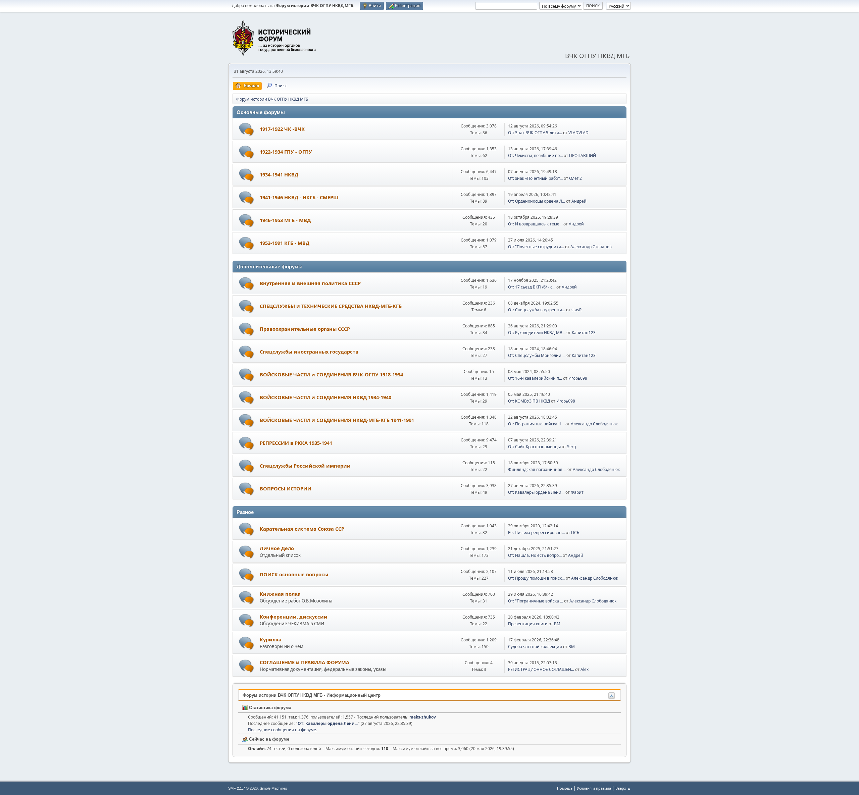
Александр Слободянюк (594, 424)
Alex (584, 669)
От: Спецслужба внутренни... (536, 310)
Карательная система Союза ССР (302, 528)
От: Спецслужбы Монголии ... (536, 355)
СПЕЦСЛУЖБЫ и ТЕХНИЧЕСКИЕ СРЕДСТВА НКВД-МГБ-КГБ (331, 306)
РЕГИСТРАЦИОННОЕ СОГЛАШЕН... (541, 669)
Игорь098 (577, 378)
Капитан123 (584, 332)
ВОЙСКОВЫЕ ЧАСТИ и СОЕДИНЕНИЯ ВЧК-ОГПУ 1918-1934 (331, 374)
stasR (576, 310)
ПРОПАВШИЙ (582, 155)
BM (557, 624)
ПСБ (575, 532)
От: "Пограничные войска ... (535, 601)
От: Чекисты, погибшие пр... (535, 155)
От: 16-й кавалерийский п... (535, 378)
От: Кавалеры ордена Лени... (536, 492)
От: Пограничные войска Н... (536, 424)
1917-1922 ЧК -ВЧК (282, 128)
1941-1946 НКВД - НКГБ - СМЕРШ (299, 197)
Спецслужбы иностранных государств (309, 351)
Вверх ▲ (623, 788)
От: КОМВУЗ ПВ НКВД (529, 401)
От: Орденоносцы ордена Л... (536, 201)
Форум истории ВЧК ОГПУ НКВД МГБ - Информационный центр (312, 695)
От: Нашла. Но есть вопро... (535, 555)
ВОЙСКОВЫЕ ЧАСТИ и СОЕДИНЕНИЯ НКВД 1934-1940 (325, 397)
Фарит (577, 492)
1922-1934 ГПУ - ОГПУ (286, 151)
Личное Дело (277, 548)
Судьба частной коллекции (535, 646)
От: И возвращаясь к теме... (535, 224)
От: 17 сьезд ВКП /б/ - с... (531, 287)
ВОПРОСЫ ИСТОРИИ (285, 488)
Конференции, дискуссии (293, 616)
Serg (571, 446)
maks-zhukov (422, 717)
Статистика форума (269, 707)
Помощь (564, 788)
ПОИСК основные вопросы (294, 574)
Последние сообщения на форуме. (282, 730)
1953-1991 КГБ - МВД (284, 243)
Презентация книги (528, 624)
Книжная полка (280, 593)
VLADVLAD (578, 133)
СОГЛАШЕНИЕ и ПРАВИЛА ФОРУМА (304, 662)
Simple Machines (273, 788)
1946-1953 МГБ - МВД (285, 220)
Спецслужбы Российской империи (305, 465)
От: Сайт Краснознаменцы (534, 446)
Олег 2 (575, 178)
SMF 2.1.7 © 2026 (243, 788)
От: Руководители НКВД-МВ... (536, 332)
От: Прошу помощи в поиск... (536, 578)
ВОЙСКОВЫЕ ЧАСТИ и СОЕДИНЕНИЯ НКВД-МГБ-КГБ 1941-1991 (337, 420)
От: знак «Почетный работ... (535, 178)
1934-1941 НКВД (279, 174)
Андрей (579, 201)
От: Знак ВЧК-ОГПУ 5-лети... (535, 133)
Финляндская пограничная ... (537, 469)
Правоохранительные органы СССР (305, 328)
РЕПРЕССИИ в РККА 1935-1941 (296, 442)
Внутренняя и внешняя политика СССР (310, 283)
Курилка (271, 639)
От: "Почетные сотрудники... (536, 247)
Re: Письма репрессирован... (536, 532)
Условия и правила (594, 788)
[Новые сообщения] (246, 129)
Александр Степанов (591, 247)
